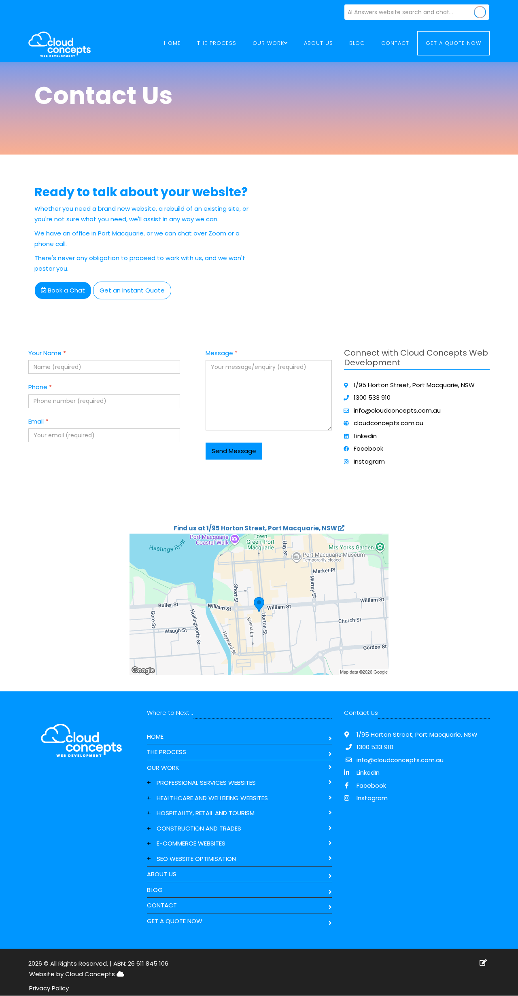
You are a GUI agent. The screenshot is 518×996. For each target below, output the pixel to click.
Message (222, 353)
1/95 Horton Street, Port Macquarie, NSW (414, 385)
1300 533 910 (372, 397)
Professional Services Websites (206, 782)
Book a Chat (65, 290)
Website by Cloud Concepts (73, 974)
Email (38, 421)
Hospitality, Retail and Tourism (206, 813)
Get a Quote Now (453, 43)
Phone (40, 387)
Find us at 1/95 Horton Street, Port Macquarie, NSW (256, 528)
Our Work (163, 767)
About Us (318, 43)
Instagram (369, 461)
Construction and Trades (199, 828)
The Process (216, 43)
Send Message (234, 451)
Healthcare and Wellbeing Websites (212, 798)
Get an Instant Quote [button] (132, 290)
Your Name (47, 353)
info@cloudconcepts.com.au (397, 410)
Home (172, 43)
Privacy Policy (49, 988)
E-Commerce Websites (191, 843)
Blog (357, 43)
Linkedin (365, 436)
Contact (395, 43)
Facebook (368, 448)
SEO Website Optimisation (196, 858)
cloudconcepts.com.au (388, 423)
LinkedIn (367, 772)
